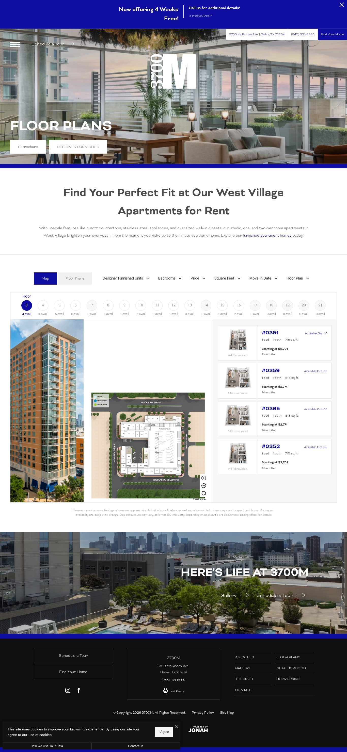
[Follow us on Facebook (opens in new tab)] (78, 691)
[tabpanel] (173, 404)
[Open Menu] (15, 44)
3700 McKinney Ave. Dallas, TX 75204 (173, 669)
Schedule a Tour (48, 44)
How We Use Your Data (46, 746)
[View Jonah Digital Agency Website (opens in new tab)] (198, 730)
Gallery (229, 595)
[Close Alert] (341, 6)
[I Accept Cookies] (176, 727)
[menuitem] (253, 657)
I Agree (164, 732)
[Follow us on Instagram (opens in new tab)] (67, 691)
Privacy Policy (203, 713)
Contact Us (135, 746)
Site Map (227, 713)
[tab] (45, 278)
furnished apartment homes (267, 235)
